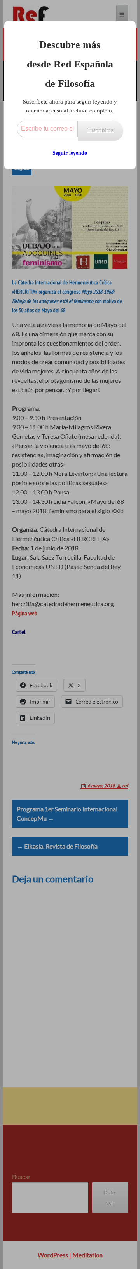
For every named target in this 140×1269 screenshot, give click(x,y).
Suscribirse (100, 130)
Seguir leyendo (69, 153)
